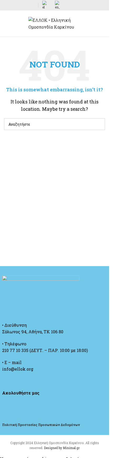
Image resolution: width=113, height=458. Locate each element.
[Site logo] (54, 23)
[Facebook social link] (7, 5)
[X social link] (13, 5)
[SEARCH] (99, 124)
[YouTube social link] (26, 5)
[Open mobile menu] (6, 23)
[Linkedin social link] (32, 5)
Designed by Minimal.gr (62, 448)
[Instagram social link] (20, 5)
